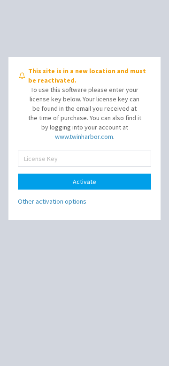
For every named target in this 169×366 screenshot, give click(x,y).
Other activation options (52, 201)
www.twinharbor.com (84, 136)
